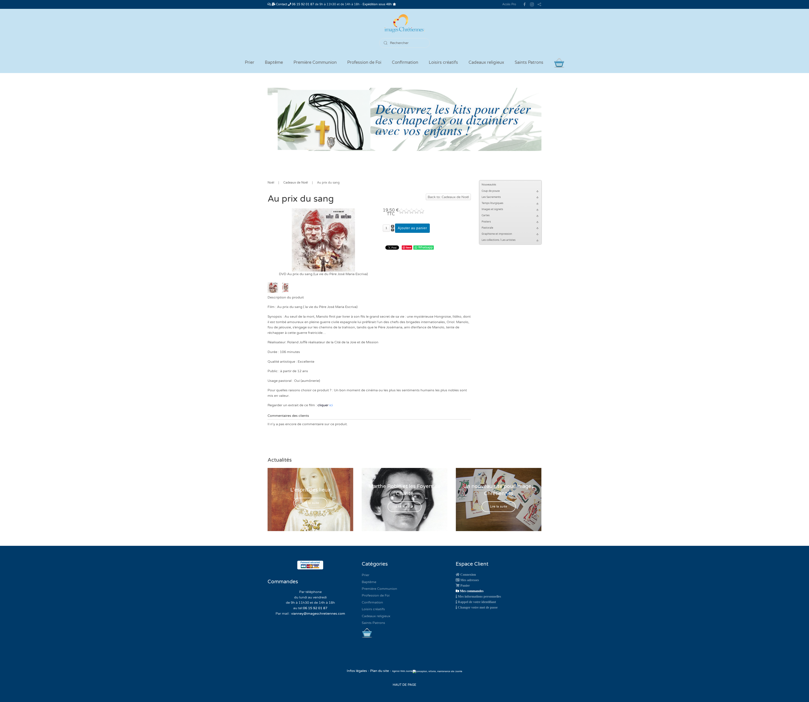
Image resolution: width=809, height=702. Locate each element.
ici (331, 405)
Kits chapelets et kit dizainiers (404, 103)
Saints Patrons (373, 623)
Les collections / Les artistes (499, 239)
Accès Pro (509, 4)
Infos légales (357, 671)
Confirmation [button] (405, 62)
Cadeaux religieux (376, 616)
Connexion (468, 574)
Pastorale (487, 227)
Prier (249, 62)
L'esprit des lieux (310, 490)
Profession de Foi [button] (364, 62)
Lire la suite (386, 130)
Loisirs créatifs (373, 609)
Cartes (486, 215)
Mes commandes (472, 591)
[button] (538, 191)
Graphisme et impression (497, 233)
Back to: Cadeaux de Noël (448, 197)
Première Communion (379, 589)
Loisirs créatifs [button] (443, 62)
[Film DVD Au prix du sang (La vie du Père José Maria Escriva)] (323, 240)
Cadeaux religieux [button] (486, 62)
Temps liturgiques (492, 203)
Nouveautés (489, 184)
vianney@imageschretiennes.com (318, 613)
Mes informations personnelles (479, 596)
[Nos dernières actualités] (269, 4)
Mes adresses (469, 580)
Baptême (369, 582)
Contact (281, 4)
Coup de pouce (491, 190)
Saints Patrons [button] (529, 62)
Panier (465, 585)
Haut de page (404, 685)
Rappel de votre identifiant (477, 601)
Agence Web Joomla (402, 671)
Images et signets (492, 209)
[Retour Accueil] (404, 23)
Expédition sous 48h (378, 4)
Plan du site (379, 671)
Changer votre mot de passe (478, 607)
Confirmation (372, 602)
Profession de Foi (376, 595)
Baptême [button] (274, 62)
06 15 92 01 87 (302, 4)
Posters (486, 221)
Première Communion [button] (315, 62)
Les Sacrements (491, 197)
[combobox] (404, 43)
